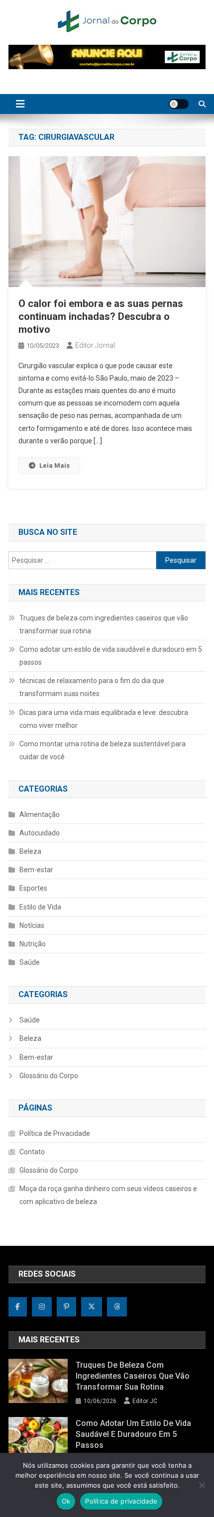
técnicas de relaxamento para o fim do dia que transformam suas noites (91, 687)
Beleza (30, 851)
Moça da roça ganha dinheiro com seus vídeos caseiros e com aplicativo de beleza (108, 1195)
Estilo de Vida (40, 907)
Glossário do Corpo (48, 1076)
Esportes (33, 888)
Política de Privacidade (54, 1133)
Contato (32, 1152)
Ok (66, 1501)
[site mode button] (179, 104)
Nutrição (32, 944)
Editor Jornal (95, 345)
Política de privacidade (121, 1501)
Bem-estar (36, 870)
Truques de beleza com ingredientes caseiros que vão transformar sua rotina (103, 624)
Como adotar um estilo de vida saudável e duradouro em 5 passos (110, 655)
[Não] (202, 1485)
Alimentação (39, 814)
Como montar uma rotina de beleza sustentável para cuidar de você (102, 750)
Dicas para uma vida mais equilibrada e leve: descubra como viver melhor (103, 718)
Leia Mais (54, 465)
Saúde (29, 962)
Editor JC (144, 1401)
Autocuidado (39, 833)
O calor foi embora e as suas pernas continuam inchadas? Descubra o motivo (100, 316)
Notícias (31, 925)
